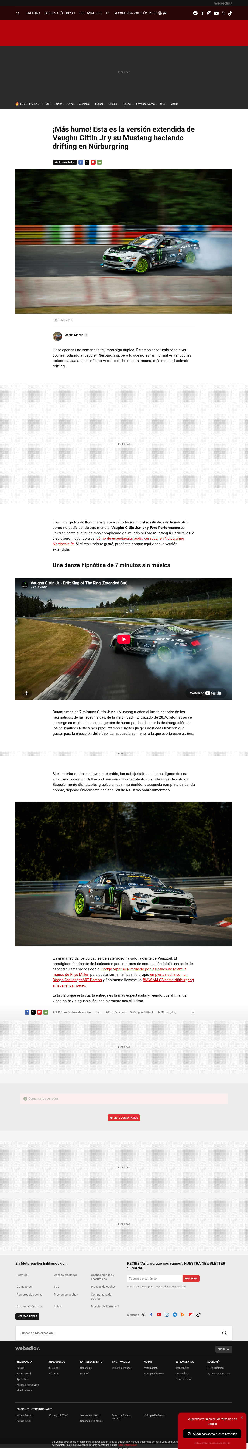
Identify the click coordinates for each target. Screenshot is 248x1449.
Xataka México (25, 1415)
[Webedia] (223, 3)
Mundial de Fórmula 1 (105, 1306)
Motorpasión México (155, 1415)
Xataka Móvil (24, 1373)
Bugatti (99, 103)
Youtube (216, 13)
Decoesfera (182, 1373)
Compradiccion (184, 1379)
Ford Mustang (117, 1012)
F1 (108, 13)
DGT (48, 103)
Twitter (223, 13)
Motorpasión (151, 1367)
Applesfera (23, 1379)
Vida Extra (53, 1373)
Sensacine (86, 1367)
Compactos (24, 1286)
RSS (183, 1314)
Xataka (20, 1367)
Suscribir (191, 1278)
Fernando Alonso (145, 103)
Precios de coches (66, 1294)
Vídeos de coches (80, 1012)
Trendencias (182, 1367)
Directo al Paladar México (121, 1417)
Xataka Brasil (24, 1420)
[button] (76, 335)
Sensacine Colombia (91, 1420)
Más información (128, 1444)
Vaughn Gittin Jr (143, 1012)
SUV (56, 1286)
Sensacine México (90, 1415)
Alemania (84, 103)
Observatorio (90, 13)
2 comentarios (67, 162)
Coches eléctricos (66, 1275)
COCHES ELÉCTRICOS (59, 13)
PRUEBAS (33, 13)
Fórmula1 (23, 1275)
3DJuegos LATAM (58, 1415)
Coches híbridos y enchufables (102, 1277)
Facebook (202, 13)
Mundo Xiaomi (24, 1390)
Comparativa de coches (101, 1296)
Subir (221, 1349)
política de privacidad (174, 1286)
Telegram (195, 13)
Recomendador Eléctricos (136, 13)
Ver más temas (27, 1316)
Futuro (58, 1306)
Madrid (174, 103)
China (70, 103)
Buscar (224, 1333)
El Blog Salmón (215, 1367)
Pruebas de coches (103, 1286)
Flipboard (93, 162)
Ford (98, 1012)
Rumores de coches (29, 1294)
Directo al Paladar (121, 1367)
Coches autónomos (29, 1306)
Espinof (84, 1373)
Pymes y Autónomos (218, 1373)
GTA (162, 103)
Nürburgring (168, 1012)
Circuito (112, 103)
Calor (59, 103)
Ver (126, 1117)
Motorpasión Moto (154, 1373)
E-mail (99, 162)
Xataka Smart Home (28, 1384)
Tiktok (230, 13)
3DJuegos (54, 1367)
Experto (126, 103)
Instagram (209, 13)
